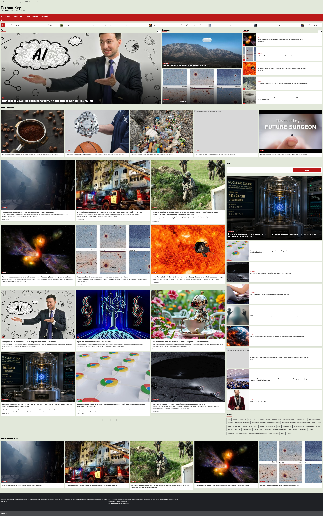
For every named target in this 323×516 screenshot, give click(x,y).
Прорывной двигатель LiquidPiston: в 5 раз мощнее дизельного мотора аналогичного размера (95, 154)
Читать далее (5, 219)
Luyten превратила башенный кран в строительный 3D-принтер (215, 154)
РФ (239, 429)
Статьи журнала (293, 429)
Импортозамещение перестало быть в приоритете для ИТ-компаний (29, 342)
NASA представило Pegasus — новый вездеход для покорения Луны (178, 404)
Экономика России (241, 433)
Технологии (44, 16)
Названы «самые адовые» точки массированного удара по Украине (117, 25)
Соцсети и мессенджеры (279, 429)
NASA (249, 419)
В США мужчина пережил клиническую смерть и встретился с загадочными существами (276, 316)
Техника (35, 16)
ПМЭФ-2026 (230, 429)
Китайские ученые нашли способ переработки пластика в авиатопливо (152, 154)
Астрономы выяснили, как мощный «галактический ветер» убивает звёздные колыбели (36, 277)
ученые (289, 433)
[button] (2, 20)
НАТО (278, 426)
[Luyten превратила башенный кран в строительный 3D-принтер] (226, 131)
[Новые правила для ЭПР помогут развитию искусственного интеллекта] (81, 68)
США (261, 429)
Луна (250, 426)
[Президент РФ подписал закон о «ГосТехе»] (113, 314)
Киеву (313, 422)
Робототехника (247, 429)
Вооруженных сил (302, 419)
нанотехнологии (274, 433)
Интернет (230, 422)
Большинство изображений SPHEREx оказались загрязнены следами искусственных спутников (193, 102)
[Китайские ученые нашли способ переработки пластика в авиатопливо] (161, 131)
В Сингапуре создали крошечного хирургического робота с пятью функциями (283, 154)
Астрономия (260, 419)
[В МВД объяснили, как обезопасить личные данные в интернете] (238, 294)
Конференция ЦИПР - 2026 (234, 426)
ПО (236, 429)
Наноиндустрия (287, 426)
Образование (310, 426)
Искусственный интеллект (242, 422)
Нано (21, 16)
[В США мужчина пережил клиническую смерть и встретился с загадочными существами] (238, 315)
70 (117, 420)
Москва (262, 426)
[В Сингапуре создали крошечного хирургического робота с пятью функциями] (290, 131)
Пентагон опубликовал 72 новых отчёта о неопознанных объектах (184, 65)
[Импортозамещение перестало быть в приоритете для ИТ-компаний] (38, 314)
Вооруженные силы (288, 419)
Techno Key (11, 7)
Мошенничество (270, 426)
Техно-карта (4, 513)
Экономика (231, 433)
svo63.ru (36, 2)
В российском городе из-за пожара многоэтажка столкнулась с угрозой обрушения (170, 25)
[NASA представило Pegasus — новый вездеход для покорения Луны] (188, 377)
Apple (229, 419)
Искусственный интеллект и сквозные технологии (266, 422)
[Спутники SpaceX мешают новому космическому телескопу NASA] (249, 83)
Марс (255, 426)
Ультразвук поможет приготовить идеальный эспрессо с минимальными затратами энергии (30, 154)
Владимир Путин (276, 419)
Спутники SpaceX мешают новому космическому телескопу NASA (71, 25)
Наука (27, 16)
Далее (121, 420)
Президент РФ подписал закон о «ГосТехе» (94, 342)
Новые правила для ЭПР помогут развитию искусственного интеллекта (49, 101)
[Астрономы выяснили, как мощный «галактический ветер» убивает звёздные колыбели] (249, 69)
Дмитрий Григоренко (314, 419)
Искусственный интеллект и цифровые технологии (296, 422)
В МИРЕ (268, 419)
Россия (256, 429)
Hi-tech (235, 419)
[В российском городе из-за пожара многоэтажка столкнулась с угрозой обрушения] (113, 185)
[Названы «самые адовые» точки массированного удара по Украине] (38, 185)
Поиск (229, 164)
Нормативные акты (299, 426)
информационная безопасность (258, 433)
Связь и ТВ (268, 429)
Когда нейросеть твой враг (258, 401)
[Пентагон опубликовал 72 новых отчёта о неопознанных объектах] (202, 50)
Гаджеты (7, 16)
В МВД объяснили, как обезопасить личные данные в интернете (269, 294)
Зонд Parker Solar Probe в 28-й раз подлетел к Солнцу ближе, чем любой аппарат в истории (188, 277)
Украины (311, 429)
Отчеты (318, 426)
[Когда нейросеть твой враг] (238, 400)
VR (254, 419)
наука (282, 433)
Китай (319, 422)
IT (1, 16)
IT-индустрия (242, 419)
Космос (15, 16)
